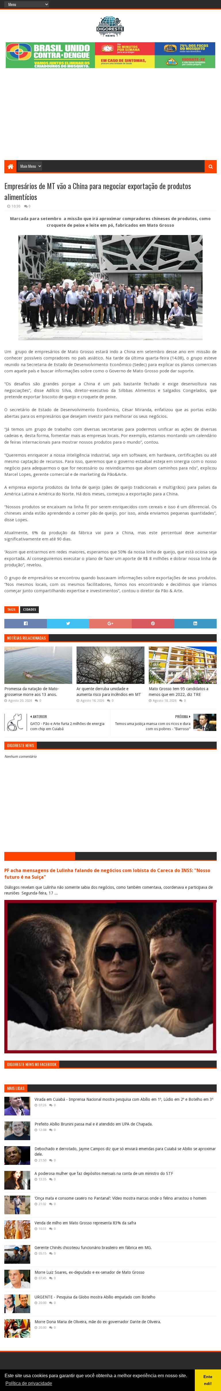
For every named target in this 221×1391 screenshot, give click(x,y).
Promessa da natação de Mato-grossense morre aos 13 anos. (31, 691)
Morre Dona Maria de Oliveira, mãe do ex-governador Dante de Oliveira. (98, 1321)
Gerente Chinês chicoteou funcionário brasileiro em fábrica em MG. (93, 1247)
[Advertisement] (110, 117)
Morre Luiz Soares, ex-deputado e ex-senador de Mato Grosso (89, 1272)
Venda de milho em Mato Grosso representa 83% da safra (85, 1223)
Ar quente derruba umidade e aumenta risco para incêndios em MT (109, 691)
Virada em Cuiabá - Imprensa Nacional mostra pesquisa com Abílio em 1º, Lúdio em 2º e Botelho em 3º (124, 1099)
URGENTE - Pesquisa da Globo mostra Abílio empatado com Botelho (95, 1297)
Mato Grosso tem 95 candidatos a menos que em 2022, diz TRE (178, 691)
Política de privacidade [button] (28, 1383)
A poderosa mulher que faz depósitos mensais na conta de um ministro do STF (104, 1173)
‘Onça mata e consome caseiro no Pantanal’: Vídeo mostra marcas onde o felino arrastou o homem (120, 1198)
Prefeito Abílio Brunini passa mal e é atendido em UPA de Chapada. (94, 1124)
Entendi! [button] (207, 1380)
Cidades (29, 609)
